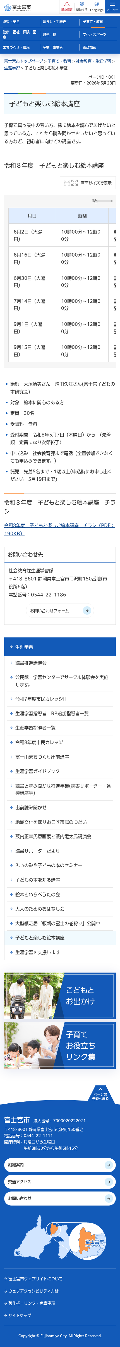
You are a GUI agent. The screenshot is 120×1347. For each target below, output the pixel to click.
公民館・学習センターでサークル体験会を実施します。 (61, 681)
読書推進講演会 (31, 663)
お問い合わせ (20, 1198)
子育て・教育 (59, 61)
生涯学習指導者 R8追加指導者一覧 (52, 713)
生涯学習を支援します (37, 952)
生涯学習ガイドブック (37, 771)
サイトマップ (19, 1316)
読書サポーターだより (37, 851)
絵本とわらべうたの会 (37, 894)
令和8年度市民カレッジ (39, 742)
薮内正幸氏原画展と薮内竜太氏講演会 (53, 836)
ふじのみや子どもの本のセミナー (48, 865)
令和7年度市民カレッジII (40, 699)
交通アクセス (19, 1182)
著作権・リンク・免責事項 (31, 1303)
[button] (67, 6)
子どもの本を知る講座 (37, 880)
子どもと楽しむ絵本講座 (39, 938)
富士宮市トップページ (23, 61)
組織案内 (16, 1165)
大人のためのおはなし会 (39, 909)
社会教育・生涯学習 (93, 61)
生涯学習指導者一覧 (35, 728)
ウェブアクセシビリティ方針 (33, 1291)
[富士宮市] (17, 7)
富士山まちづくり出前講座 (42, 757)
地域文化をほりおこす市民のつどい (51, 822)
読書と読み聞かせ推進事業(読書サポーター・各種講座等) (63, 789)
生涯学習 (12, 68)
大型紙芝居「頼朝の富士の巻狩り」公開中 (57, 923)
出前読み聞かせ (31, 807)
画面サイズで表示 (96, 183)
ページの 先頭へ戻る (100, 1097)
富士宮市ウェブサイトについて (35, 1279)
